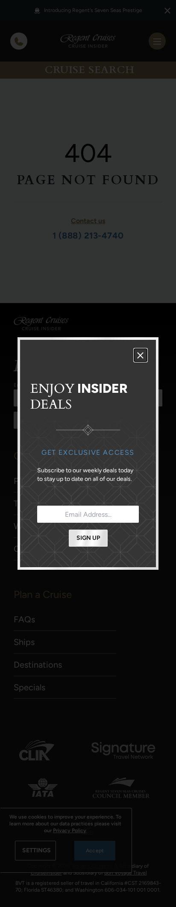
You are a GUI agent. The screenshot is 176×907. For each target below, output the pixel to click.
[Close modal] (140, 355)
